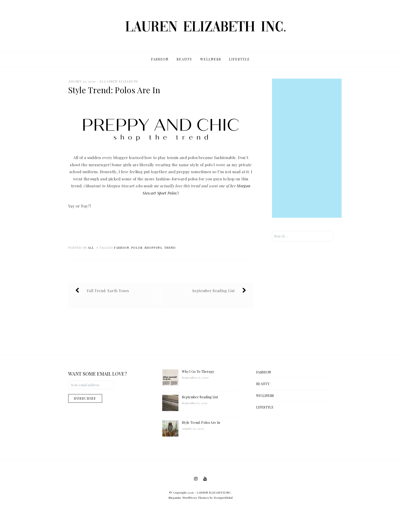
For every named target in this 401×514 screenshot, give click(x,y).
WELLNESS (210, 59)
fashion (121, 247)
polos (136, 247)
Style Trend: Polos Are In (201, 422)
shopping (153, 247)
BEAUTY (184, 59)
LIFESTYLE (239, 59)
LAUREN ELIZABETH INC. (214, 492)
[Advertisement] (307, 148)
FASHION (160, 59)
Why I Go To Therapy (198, 371)
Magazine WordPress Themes (188, 497)
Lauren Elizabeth (121, 81)
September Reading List (200, 397)
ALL (91, 247)
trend (170, 247)
